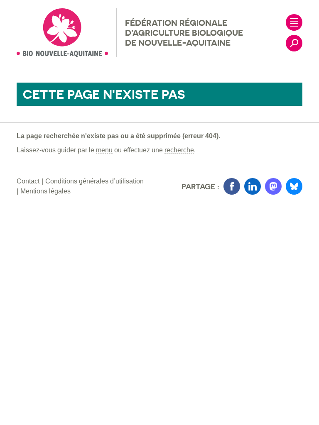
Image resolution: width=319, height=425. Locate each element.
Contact (28, 181)
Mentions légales (45, 191)
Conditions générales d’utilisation (94, 181)
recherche (179, 150)
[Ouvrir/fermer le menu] (294, 22)
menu (104, 150)
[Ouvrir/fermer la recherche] (294, 43)
